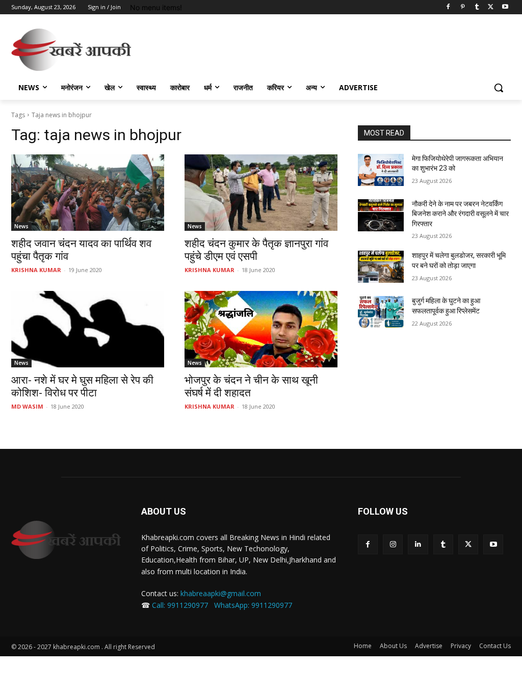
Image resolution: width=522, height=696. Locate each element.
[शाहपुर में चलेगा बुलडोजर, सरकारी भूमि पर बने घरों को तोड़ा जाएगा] (381, 267)
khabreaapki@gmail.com (220, 593)
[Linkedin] (418, 544)
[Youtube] (505, 7)
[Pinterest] (462, 7)
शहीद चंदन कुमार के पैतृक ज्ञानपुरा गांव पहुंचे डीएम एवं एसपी (256, 249)
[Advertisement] (250, 48)
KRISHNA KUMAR (36, 270)
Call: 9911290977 (180, 605)
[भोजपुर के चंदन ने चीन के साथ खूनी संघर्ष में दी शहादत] (261, 329)
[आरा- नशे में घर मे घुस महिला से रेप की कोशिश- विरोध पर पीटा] (87, 329)
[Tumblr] (477, 7)
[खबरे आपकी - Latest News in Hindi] (66, 540)
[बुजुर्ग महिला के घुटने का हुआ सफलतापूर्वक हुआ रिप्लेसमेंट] (381, 312)
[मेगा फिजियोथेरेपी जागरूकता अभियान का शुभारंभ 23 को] (381, 170)
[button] (498, 87)
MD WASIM (27, 406)
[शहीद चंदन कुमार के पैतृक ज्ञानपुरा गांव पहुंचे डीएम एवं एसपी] (261, 192)
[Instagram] (393, 544)
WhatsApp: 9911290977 (253, 605)
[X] (491, 7)
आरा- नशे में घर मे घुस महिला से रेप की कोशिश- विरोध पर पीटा (82, 386)
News (21, 226)
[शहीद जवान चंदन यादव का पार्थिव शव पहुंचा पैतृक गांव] (87, 192)
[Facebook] (448, 7)
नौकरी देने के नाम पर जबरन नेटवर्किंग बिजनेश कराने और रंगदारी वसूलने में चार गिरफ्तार (460, 214)
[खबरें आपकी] (71, 50)
